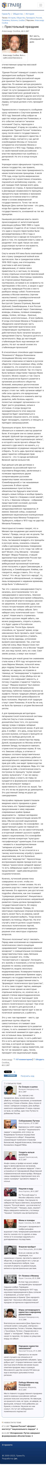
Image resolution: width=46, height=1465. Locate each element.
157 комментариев (23, 1059)
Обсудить (39, 1059)
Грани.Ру (6, 14)
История (30, 14)
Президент (30, 18)
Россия (39, 18)
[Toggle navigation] (40, 5)
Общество (18, 14)
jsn (15, 1458)
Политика (6, 20)
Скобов (22, 20)
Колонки (14, 20)
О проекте (7, 1445)
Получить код (27, 1076)
